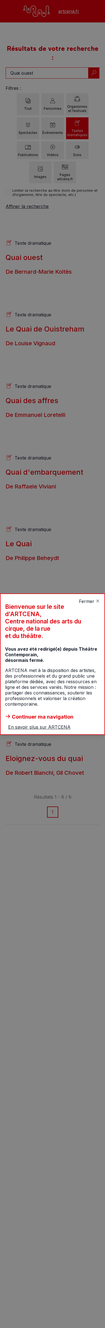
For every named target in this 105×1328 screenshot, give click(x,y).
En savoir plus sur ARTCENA (39, 727)
